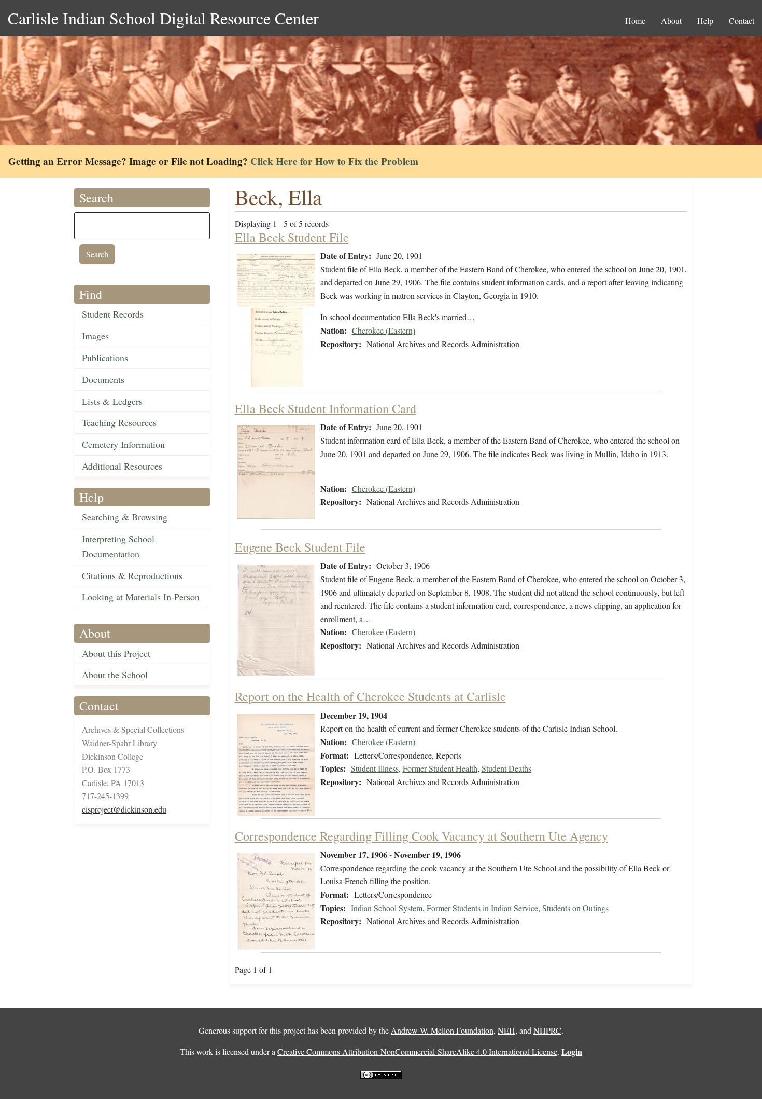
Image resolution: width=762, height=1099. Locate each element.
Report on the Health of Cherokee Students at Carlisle (370, 696)
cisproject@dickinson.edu (124, 809)
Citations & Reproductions (132, 575)
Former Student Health (440, 768)
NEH (506, 1030)
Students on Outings (575, 907)
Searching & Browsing (124, 517)
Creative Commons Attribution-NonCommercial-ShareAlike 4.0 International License (417, 1051)
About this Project (116, 653)
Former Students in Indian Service (482, 907)
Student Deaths (506, 768)
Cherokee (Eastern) (383, 330)
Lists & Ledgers (112, 401)
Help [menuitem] (705, 20)
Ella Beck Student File (292, 237)
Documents (103, 379)
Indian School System (386, 907)
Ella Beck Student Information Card (325, 408)
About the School (115, 674)
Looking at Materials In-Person (141, 596)
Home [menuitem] (635, 20)
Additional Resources (122, 466)
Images (95, 335)
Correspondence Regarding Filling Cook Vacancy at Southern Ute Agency (421, 836)
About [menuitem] (671, 20)
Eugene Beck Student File (300, 547)
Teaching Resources (119, 422)
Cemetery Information (123, 444)
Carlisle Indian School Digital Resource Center (163, 18)
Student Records (113, 314)
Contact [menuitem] (741, 20)
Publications (105, 357)
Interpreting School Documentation (118, 546)
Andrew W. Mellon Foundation (442, 1030)
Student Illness (375, 768)
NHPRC (547, 1030)
